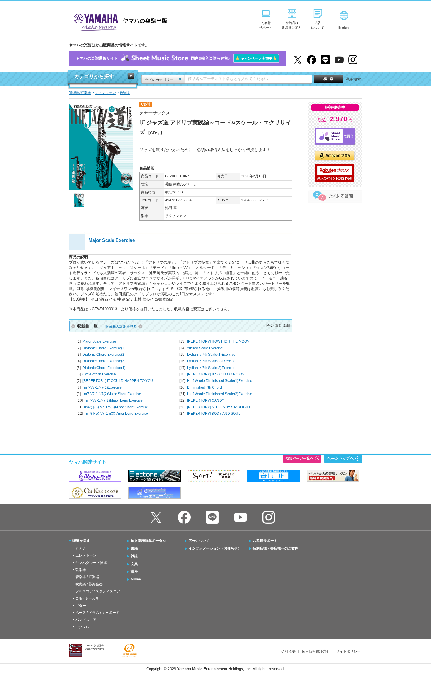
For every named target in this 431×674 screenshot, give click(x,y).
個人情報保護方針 (316, 651)
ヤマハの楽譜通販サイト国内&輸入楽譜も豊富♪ (176, 58)
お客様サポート (265, 541)
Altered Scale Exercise (205, 348)
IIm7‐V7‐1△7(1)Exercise (102, 387)
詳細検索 (353, 79)
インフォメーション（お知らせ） (215, 548)
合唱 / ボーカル (87, 598)
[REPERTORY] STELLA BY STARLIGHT (218, 407)
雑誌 (134, 556)
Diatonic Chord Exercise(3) (103, 361)
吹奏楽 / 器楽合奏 (89, 584)
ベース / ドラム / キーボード (97, 613)
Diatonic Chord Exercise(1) (103, 348)
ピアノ (80, 548)
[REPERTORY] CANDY (205, 400)
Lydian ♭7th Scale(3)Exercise (211, 368)
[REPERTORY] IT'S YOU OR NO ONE (217, 374)
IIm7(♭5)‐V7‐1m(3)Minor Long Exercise (116, 414)
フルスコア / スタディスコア (97, 591)
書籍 (134, 548)
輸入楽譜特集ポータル (148, 541)
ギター (80, 606)
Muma (136, 579)
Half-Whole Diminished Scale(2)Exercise (219, 394)
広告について (199, 541)
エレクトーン (85, 555)
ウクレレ (82, 627)
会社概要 (288, 651)
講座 (134, 571)
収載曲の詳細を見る (121, 326)
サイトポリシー (348, 651)
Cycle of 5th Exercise (99, 374)
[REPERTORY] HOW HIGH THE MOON (218, 341)
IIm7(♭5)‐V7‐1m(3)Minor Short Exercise (116, 407)
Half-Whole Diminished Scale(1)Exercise (219, 381)
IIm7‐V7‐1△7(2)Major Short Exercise (111, 394)
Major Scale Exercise (99, 341)
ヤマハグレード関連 (91, 563)
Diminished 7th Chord (204, 387)
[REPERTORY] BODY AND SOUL (213, 414)
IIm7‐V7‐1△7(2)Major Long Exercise (113, 400)
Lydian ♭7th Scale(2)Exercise (211, 361)
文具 (134, 564)
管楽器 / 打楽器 (87, 577)
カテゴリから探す (94, 76)
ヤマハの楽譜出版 (119, 21)
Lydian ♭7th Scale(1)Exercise (211, 355)
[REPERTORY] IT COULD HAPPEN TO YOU (117, 381)
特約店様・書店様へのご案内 (275, 548)
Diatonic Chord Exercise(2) (103, 355)
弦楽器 (80, 570)
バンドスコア (85, 620)
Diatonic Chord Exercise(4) (103, 368)
